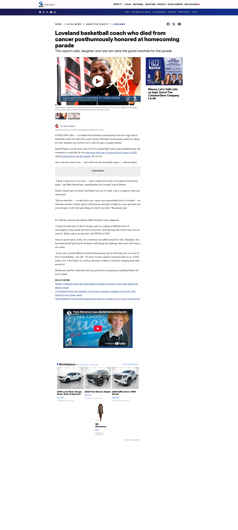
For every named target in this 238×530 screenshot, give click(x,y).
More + (195, 12)
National (138, 4)
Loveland (119, 24)
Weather (150, 4)
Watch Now (191, 4)
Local (127, 4)
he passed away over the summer (75, 156)
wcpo (47, 12)
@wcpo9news (55, 12)
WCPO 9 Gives (184, 12)
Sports (161, 4)
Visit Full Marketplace (130, 364)
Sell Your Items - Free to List (87, 365)
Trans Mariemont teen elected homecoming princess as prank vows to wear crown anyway (97, 298)
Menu (117, 4)
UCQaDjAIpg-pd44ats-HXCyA (51, 12)
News (58, 24)
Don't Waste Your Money (141, 12)
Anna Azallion (69, 126)
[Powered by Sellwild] (135, 440)
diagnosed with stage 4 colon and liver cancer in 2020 (111, 152)
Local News (74, 24)
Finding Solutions (159, 12)
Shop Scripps (175, 4)
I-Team (126, 12)
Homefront (172, 12)
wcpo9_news (44, 12)
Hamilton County (97, 24)
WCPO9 (40, 12)
